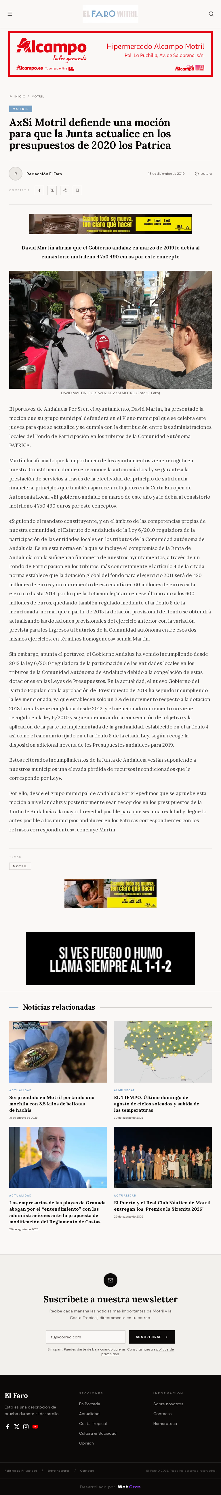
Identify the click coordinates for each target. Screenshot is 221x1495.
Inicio (19, 96)
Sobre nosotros (168, 1403)
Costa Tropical (93, 1423)
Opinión (86, 1443)
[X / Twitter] (17, 1427)
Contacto (162, 1413)
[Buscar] (211, 14)
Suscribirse (149, 1337)
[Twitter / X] (52, 190)
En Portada (89, 1403)
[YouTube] (35, 1427)
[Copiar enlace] (77, 190)
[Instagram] (26, 1427)
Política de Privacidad (21, 1471)
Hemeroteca (165, 1423)
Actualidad (89, 1413)
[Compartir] (64, 190)
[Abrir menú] (10, 14)
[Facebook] (39, 190)
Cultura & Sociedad (98, 1433)
